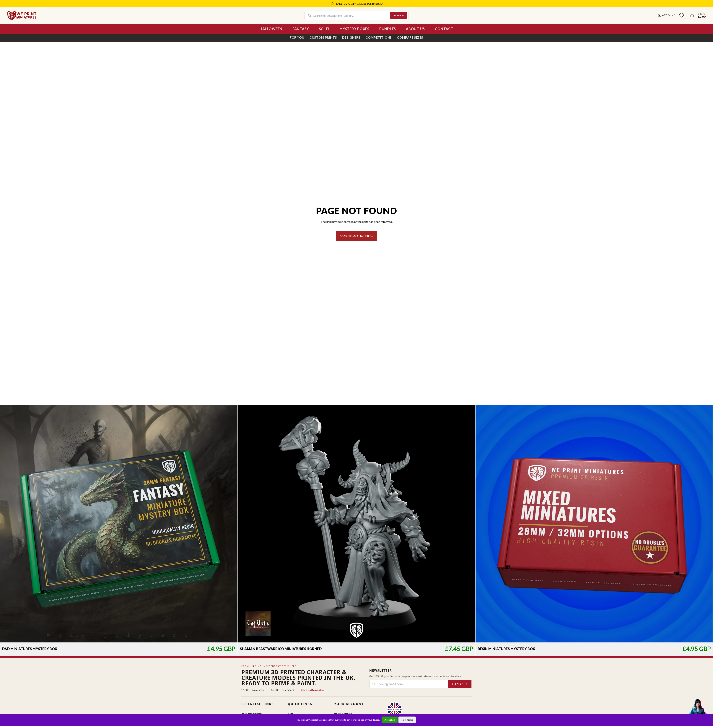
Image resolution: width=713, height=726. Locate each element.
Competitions (379, 37)
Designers (351, 37)
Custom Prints (323, 37)
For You (297, 37)
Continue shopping (356, 235)
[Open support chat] (697, 710)
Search (398, 15)
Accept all (390, 719)
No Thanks (407, 719)
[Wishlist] (681, 15)
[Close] (710, 716)
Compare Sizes (410, 37)
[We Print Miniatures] (21, 15)
